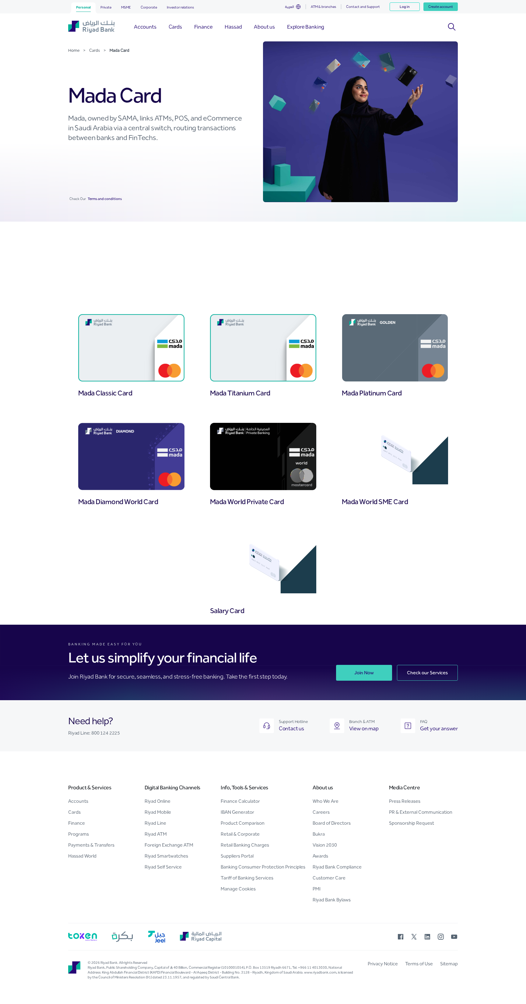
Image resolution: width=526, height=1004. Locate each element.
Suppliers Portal (237, 856)
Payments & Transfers (91, 845)
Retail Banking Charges (245, 845)
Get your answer (439, 728)
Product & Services (89, 787)
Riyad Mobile (158, 812)
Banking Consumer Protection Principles (263, 867)
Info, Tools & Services (244, 787)
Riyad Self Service (163, 867)
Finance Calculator (240, 801)
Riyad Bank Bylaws (332, 900)
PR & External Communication (420, 812)
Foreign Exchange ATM (169, 845)
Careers (321, 812)
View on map (364, 728)
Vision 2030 (325, 845)
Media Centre (404, 787)
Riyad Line (155, 823)
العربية (289, 7)
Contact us (291, 728)
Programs (78, 834)
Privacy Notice (383, 964)
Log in (405, 7)
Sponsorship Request (411, 823)
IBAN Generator (237, 812)
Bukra (319, 834)
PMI (317, 889)
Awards (320, 856)
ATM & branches (323, 7)
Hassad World (82, 856)
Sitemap (449, 964)
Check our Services (427, 673)
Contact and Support (363, 7)
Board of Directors (332, 823)
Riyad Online (157, 801)
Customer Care (329, 878)
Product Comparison (243, 823)
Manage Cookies (238, 889)
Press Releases (404, 801)
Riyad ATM (156, 834)
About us (323, 787)
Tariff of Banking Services (247, 878)
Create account (440, 7)
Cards (74, 812)
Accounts (78, 801)
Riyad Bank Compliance (337, 867)
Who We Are (325, 801)
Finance (76, 823)
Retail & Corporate (240, 834)
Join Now (364, 673)
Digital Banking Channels (172, 787)
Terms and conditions (104, 199)
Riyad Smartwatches (166, 856)
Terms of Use (419, 964)
